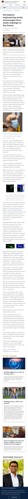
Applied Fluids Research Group (10, 265)
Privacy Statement (5, 494)
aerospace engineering (19, 65)
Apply (10, 4)
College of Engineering (7, 10)
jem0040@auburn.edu (7, 351)
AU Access (17, 4)
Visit (3, 4)
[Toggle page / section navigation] (23, 7)
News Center (17, 10)
